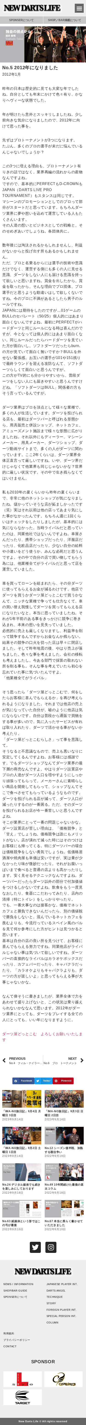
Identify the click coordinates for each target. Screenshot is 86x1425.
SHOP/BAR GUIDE (15, 1290)
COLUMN (52, 1322)
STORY (51, 1303)
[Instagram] (50, 1247)
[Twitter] (35, 1247)
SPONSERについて (21, 20)
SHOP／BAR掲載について (64, 20)
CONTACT (10, 1346)
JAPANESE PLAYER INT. (62, 1284)
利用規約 (8, 1333)
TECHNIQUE (55, 1296)
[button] (79, 8)
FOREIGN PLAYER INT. (62, 1309)
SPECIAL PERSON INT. (61, 1316)
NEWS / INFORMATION (18, 1284)
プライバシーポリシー (16, 1339)
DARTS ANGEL (56, 1290)
